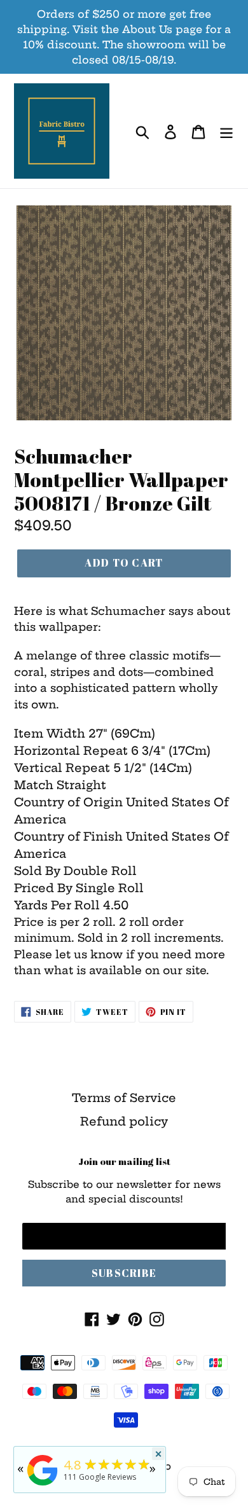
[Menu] (226, 131)
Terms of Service (124, 1098)
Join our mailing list (124, 1161)
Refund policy (124, 1121)
